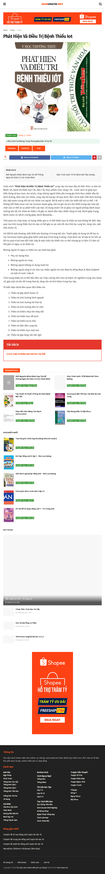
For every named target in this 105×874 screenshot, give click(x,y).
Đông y (19, 30)
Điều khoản (22, 862)
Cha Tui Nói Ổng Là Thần (26, 623)
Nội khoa (74, 800)
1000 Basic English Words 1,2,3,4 (30, 637)
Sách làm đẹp (42, 818)
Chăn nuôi (7, 810)
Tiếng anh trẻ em (10, 796)
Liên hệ (46, 862)
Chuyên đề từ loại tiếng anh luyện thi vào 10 (22, 834)
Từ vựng (6, 799)
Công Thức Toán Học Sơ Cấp (28, 609)
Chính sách (35, 862)
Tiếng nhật (41, 782)
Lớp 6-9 (40, 797)
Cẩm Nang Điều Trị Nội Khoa (79, 411)
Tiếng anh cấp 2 (9, 785)
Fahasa (11, 148)
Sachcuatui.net (62, 868)
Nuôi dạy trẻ (8, 817)
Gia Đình (7, 804)
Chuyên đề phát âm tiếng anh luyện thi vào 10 (23, 844)
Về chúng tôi (8, 862)
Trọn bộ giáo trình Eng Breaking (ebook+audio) (36, 439)
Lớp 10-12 (41, 793)
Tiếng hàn (41, 779)
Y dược (12, 30)
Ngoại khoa (75, 796)
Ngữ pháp (7, 775)
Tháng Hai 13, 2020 (23, 640)
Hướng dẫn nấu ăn (10, 814)
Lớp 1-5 (40, 790)
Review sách (42, 772)
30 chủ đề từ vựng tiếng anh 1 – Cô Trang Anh (35, 509)
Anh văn (6, 772)
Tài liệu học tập (44, 787)
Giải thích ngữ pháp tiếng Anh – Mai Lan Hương (36, 474)
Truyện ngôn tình (78, 782)
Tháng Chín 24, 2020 (13, 602)
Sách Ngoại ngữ (44, 776)
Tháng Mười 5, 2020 (23, 626)
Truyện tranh (76, 785)
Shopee (25, 148)
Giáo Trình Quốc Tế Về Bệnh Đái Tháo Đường (76, 175)
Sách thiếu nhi (43, 821)
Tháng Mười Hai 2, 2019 (24, 613)
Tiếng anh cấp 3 (9, 788)
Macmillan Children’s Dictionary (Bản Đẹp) (21, 849)
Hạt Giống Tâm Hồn (44, 804)
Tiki (38, 148)
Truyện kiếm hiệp (77, 779)
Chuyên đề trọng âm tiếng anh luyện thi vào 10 (23, 839)
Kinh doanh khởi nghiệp (47, 808)
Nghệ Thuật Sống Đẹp (46, 814)
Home (5, 30)
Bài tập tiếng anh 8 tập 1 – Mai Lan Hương (33, 456)
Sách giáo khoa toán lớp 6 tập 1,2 (30, 491)
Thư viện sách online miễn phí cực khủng (31, 868)
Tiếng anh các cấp (10, 782)
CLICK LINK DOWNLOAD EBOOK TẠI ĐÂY (26, 354)
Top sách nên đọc (45, 801)
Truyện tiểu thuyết (79, 772)
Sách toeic (7, 779)
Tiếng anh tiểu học (11, 791)
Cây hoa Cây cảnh (10, 807)
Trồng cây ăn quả (10, 820)
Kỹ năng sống (42, 811)
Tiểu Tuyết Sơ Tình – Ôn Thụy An (18, 599)
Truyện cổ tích (76, 775)
